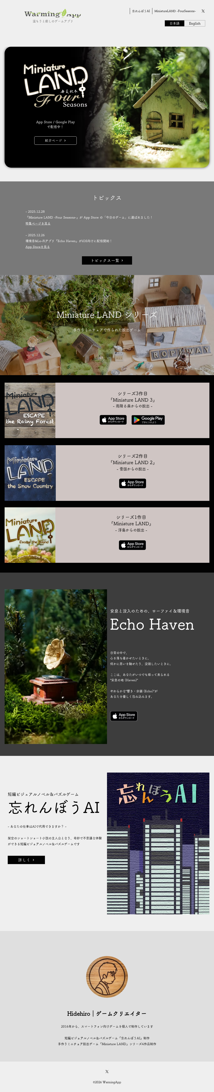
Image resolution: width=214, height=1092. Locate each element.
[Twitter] (203, 11)
